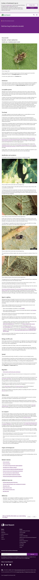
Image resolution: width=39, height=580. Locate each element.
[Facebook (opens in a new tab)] (4, 565)
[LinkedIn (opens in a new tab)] (2, 565)
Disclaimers (21, 534)
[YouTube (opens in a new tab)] (10, 565)
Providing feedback (23, 542)
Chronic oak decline (6, 463)
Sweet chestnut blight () (11, 474)
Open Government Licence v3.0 (20, 569)
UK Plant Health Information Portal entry (10, 482)
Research (2, 530)
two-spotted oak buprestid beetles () (17, 139)
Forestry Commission (19, 386)
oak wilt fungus (23, 145)
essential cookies (9, 5)
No (34, 516)
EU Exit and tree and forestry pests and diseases (11, 371)
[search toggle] (34, 14)
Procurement (22, 539)
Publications (3, 532)
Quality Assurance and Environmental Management (28, 537)
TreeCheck (34, 310)
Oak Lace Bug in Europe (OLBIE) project (30, 424)
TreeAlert (23, 308)
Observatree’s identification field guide (8, 289)
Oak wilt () (13, 469)
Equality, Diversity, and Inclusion (25, 530)
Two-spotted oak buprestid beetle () (12, 465)
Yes (29, 516)
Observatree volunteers (27, 417)
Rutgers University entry (7, 487)
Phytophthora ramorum (6, 145)
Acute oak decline (6, 462)
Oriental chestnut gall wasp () (12, 476)
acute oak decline (32, 138)
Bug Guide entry (6, 491)
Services (2, 535)
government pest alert (20, 289)
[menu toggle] (37, 15)
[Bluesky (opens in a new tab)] (7, 565)
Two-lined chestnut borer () (11, 472)
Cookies (21, 547)
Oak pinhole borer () (10, 467)
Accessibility (22, 545)
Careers (2, 537)
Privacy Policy (27, 558)
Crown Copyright (22, 532)
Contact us (3, 539)
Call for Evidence (7, 386)
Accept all (32, 7)
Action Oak (3, 390)
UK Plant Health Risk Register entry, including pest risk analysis (14, 484)
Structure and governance (24, 540)
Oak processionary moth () (13, 471)
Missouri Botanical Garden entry (9, 489)
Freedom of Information (24, 535)
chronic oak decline (5, 139)
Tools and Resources (4, 534)
